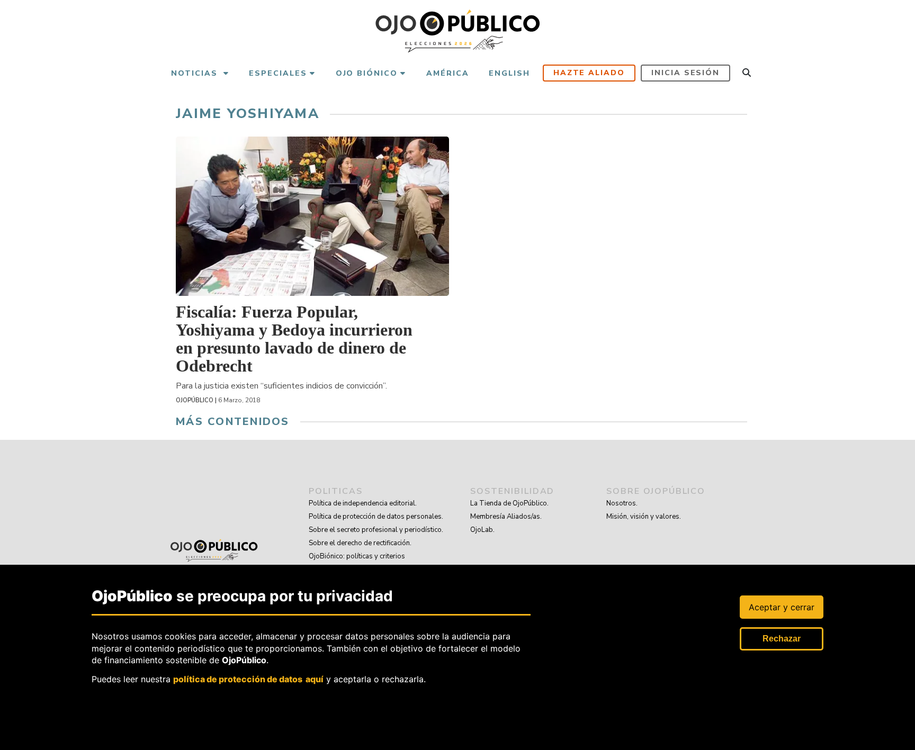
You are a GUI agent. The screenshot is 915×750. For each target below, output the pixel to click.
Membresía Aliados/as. (506, 516)
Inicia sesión (685, 73)
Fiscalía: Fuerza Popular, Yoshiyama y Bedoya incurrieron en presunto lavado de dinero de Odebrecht (294, 338)
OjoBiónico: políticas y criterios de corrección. (357, 563)
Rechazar (781, 638)
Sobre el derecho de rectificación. (360, 543)
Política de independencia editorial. (363, 503)
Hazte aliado (589, 73)
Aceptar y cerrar (781, 607)
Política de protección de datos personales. (376, 516)
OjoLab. (482, 530)
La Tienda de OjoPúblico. (509, 503)
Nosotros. (622, 503)
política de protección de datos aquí (248, 679)
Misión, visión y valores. (643, 516)
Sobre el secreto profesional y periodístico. (376, 530)
